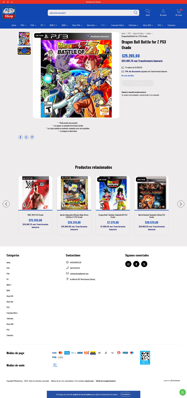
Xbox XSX (76, 25)
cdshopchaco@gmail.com (79, 273)
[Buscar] (136, 12)
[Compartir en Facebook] (20, 138)
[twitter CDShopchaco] (12, 1)
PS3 (103, 25)
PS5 (23, 25)
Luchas (148, 33)
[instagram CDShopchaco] (4, 1)
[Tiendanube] (171, 381)
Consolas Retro (117, 25)
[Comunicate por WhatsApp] (182, 392)
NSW (64, 25)
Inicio (14, 25)
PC (42, 25)
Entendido (125, 394)
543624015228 (75, 262)
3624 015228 (75, 268)
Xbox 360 (147, 25)
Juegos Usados (138, 33)
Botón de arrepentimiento (106, 381)
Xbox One (91, 25)
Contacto (171, 25)
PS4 (32, 25)
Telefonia (133, 25)
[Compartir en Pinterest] (32, 138)
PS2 (160, 25)
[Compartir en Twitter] (26, 138)
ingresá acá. (89, 381)
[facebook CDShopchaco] (8, 1)
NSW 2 (53, 25)
